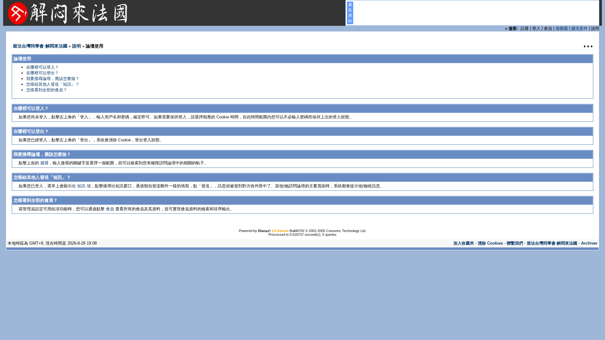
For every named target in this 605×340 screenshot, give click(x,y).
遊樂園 (562, 28)
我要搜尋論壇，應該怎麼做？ (52, 78)
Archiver (589, 243)
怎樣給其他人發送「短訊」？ (52, 84)
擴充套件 (579, 28)
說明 (76, 46)
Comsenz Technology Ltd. (346, 231)
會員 (110, 209)
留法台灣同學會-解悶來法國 (40, 46)
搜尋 (44, 163)
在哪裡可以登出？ (42, 73)
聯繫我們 (515, 243)
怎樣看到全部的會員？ (46, 90)
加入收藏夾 (463, 243)
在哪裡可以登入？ (42, 67)
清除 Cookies (490, 243)
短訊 (81, 186)
